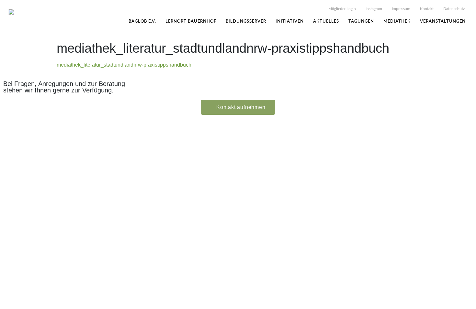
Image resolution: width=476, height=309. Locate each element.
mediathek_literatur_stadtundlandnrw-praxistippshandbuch (124, 65)
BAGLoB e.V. (142, 21)
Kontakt (427, 9)
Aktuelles (326, 21)
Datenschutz (454, 9)
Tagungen (361, 21)
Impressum (401, 9)
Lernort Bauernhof (190, 21)
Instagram (374, 9)
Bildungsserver (246, 21)
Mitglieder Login (342, 9)
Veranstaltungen (443, 21)
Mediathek (397, 21)
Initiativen (290, 21)
